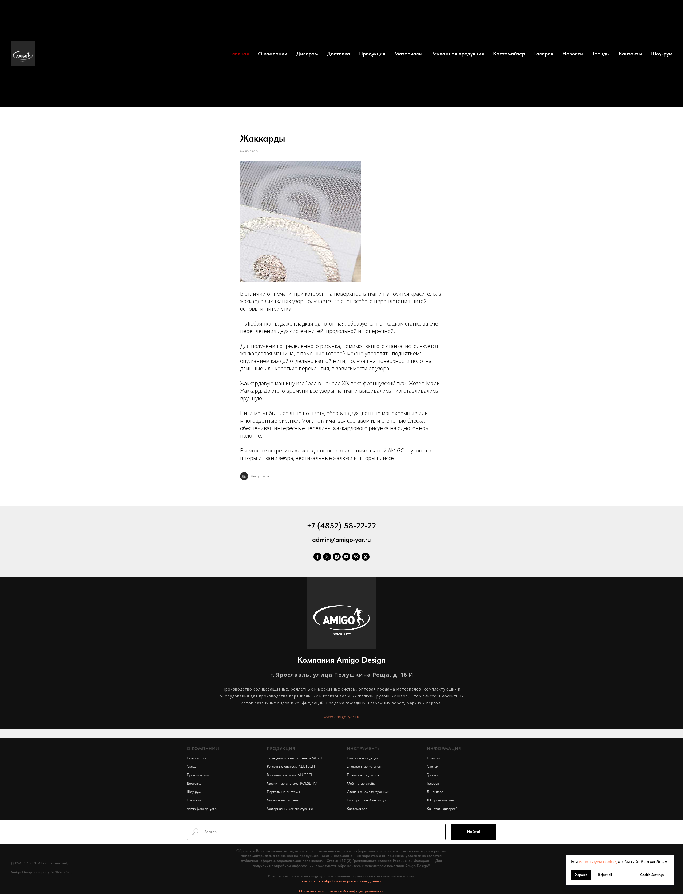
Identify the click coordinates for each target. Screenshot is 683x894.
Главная (239, 53)
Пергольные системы (283, 791)
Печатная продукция (363, 775)
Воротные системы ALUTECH (290, 775)
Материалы (408, 53)
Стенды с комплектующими (368, 791)
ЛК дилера (435, 791)
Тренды (601, 53)
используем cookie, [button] (598, 862)
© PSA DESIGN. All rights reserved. (39, 863)
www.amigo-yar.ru (341, 716)
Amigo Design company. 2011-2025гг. (41, 872)
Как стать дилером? (442, 809)
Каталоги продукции (362, 758)
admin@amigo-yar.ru (341, 539)
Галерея (543, 53)
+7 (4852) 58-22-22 (341, 525)
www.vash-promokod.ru (29, 881)
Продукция (372, 53)
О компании (272, 53)
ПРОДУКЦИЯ (281, 748)
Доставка (338, 53)
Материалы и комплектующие (290, 809)
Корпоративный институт (366, 800)
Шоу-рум (661, 53)
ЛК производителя (441, 800)
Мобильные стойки (361, 783)
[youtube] (346, 557)
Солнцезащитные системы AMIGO (294, 758)
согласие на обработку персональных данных (341, 881)
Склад (191, 766)
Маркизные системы (283, 800)
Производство (198, 775)
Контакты (630, 53)
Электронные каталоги (364, 766)
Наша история (198, 758)
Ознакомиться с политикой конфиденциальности (341, 891)
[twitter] (327, 557)
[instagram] (337, 557)
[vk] (356, 557)
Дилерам (307, 53)
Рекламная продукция (457, 53)
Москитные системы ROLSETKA (292, 783)
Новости (572, 53)
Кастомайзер (509, 53)
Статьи (432, 766)
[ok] (366, 557)
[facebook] (317, 557)
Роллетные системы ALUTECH (291, 766)
